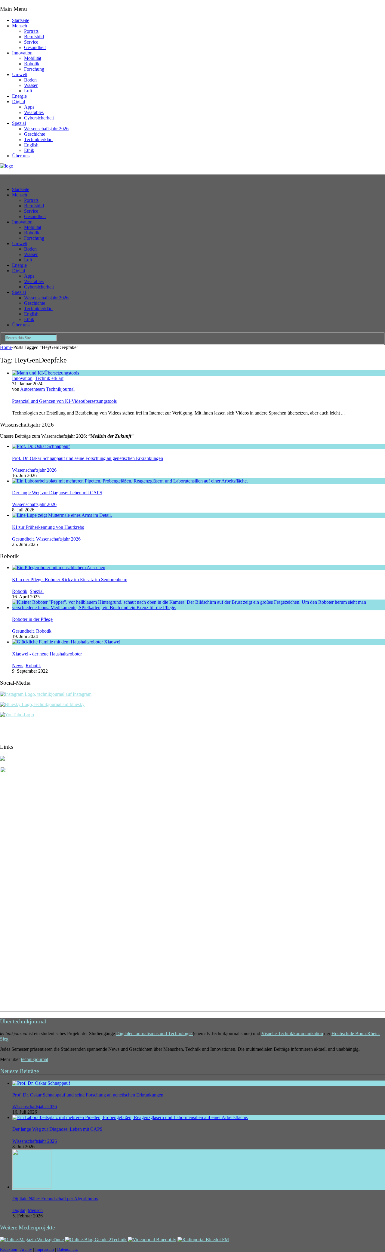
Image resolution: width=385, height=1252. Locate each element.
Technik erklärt (38, 139)
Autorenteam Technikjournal (47, 389)
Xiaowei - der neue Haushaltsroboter (47, 653)
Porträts (31, 31)
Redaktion (8, 1249)
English (31, 144)
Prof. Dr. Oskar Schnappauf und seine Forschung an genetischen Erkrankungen (87, 458)
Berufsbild (34, 36)
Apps (29, 106)
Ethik (29, 150)
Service (31, 42)
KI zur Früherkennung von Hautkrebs (48, 527)
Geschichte (34, 134)
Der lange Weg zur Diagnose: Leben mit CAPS (57, 492)
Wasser (31, 85)
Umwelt (19, 74)
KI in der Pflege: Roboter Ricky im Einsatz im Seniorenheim (69, 579)
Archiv (26, 1249)
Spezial (19, 123)
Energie (19, 96)
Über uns (20, 155)
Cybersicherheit (39, 117)
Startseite (20, 20)
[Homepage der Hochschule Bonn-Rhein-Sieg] (2, 759)
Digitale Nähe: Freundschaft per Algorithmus (55, 1198)
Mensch (19, 25)
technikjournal (34, 1059)
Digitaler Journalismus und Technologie (154, 1033)
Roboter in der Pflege (32, 619)
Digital (18, 101)
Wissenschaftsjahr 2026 (46, 128)
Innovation (22, 52)
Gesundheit (35, 47)
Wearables (34, 112)
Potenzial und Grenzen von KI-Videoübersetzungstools (64, 401)
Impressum (44, 1249)
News (17, 665)
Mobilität (32, 58)
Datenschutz (67, 1249)
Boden (30, 79)
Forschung (34, 69)
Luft (28, 90)
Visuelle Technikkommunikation (292, 1033)
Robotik (31, 63)
